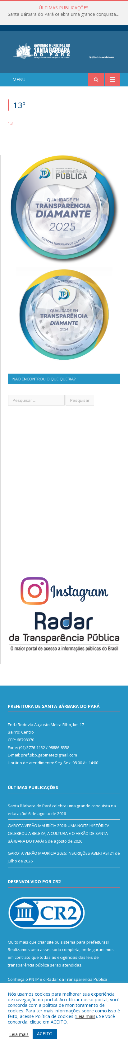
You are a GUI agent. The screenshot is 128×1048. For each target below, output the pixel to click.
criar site (46, 942)
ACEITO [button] (45, 1034)
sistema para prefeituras (84, 942)
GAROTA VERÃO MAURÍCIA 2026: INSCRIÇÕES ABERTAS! (58, 853)
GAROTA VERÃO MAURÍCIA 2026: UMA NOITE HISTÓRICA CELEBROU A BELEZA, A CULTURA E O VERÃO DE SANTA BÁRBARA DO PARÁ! (58, 833)
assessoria (50, 949)
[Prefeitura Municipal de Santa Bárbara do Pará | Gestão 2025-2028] (64, 50)
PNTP (34, 979)
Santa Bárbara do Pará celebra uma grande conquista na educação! (65, 14)
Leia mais (85, 1016)
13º (11, 123)
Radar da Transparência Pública (77, 979)
